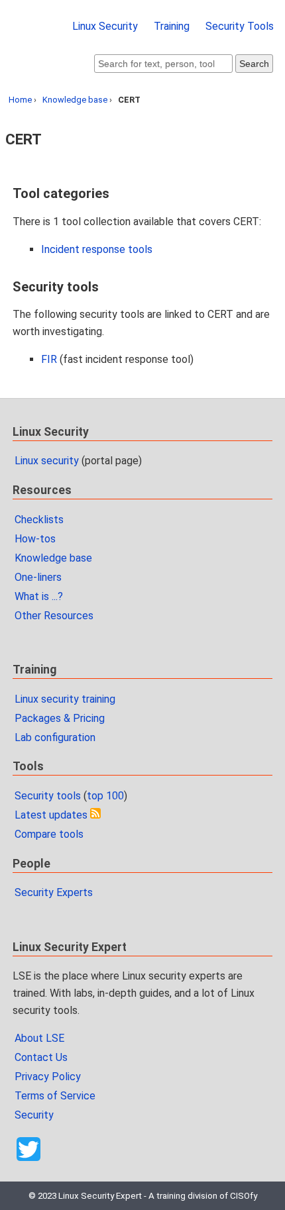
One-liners (38, 577)
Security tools (48, 795)
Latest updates (51, 815)
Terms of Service (55, 1095)
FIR (49, 359)
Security (34, 1115)
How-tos (35, 538)
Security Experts (54, 892)
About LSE (39, 1038)
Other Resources (54, 615)
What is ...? (39, 596)
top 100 (105, 795)
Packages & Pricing (60, 718)
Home (20, 100)
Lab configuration (55, 737)
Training (172, 26)
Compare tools (49, 834)
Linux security (47, 460)
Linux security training (65, 699)
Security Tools (239, 26)
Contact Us (41, 1057)
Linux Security (105, 26)
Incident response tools (96, 249)
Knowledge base (74, 100)
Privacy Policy (48, 1076)
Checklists (39, 519)
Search (254, 63)
